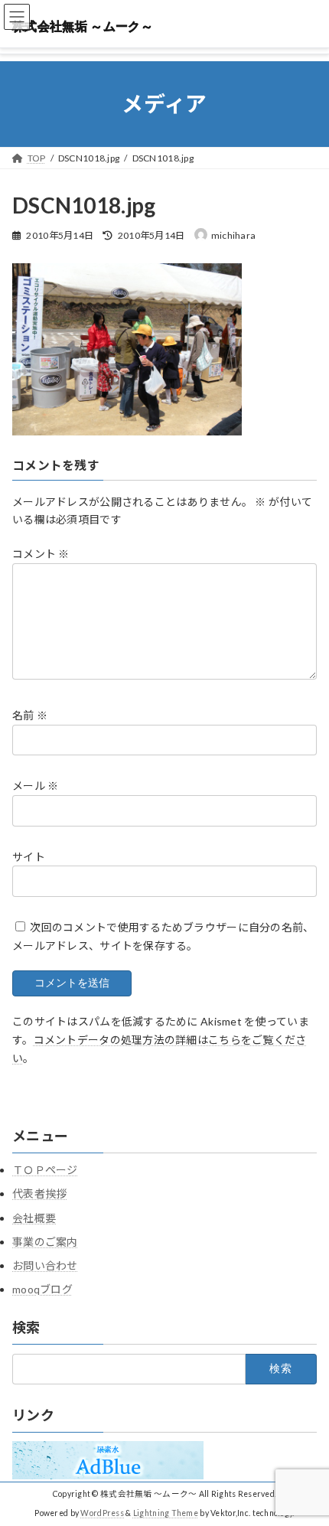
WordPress (102, 1513)
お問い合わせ (45, 1265)
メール (35, 786)
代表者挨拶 (39, 1193)
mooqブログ (42, 1289)
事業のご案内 (45, 1241)
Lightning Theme (165, 1513)
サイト (28, 856)
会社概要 (34, 1217)
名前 (29, 715)
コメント (41, 553)
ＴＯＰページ (45, 1169)
